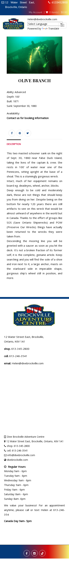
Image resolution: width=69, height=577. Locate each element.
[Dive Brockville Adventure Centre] (13, 25)
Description (14, 144)
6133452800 (60, 2)
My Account (35, 12)
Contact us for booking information (28, 118)
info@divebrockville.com (21, 455)
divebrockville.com (17, 459)
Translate (53, 28)
